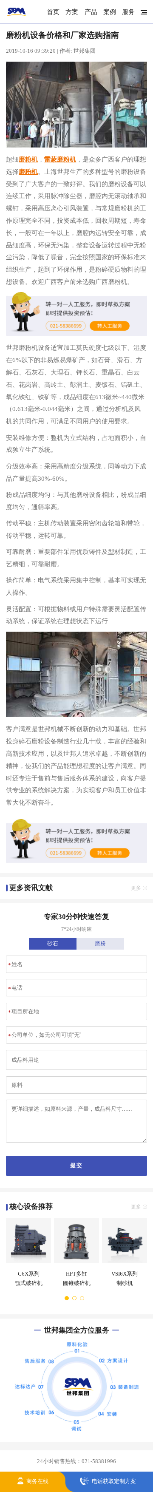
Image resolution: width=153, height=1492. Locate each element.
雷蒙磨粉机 (60, 159)
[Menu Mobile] (142, 12)
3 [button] (82, 1298)
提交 (76, 1165)
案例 (109, 11)
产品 (91, 11)
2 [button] (74, 1298)
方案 (71, 11)
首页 (53, 11)
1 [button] (67, 1298)
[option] (27, 1256)
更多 (136, 888)
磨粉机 (28, 159)
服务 (128, 11)
